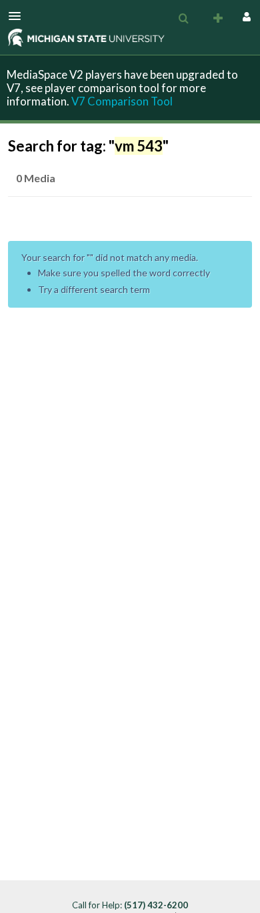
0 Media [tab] (35, 178)
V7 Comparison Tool (122, 101)
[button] (18, 16)
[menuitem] (183, 19)
